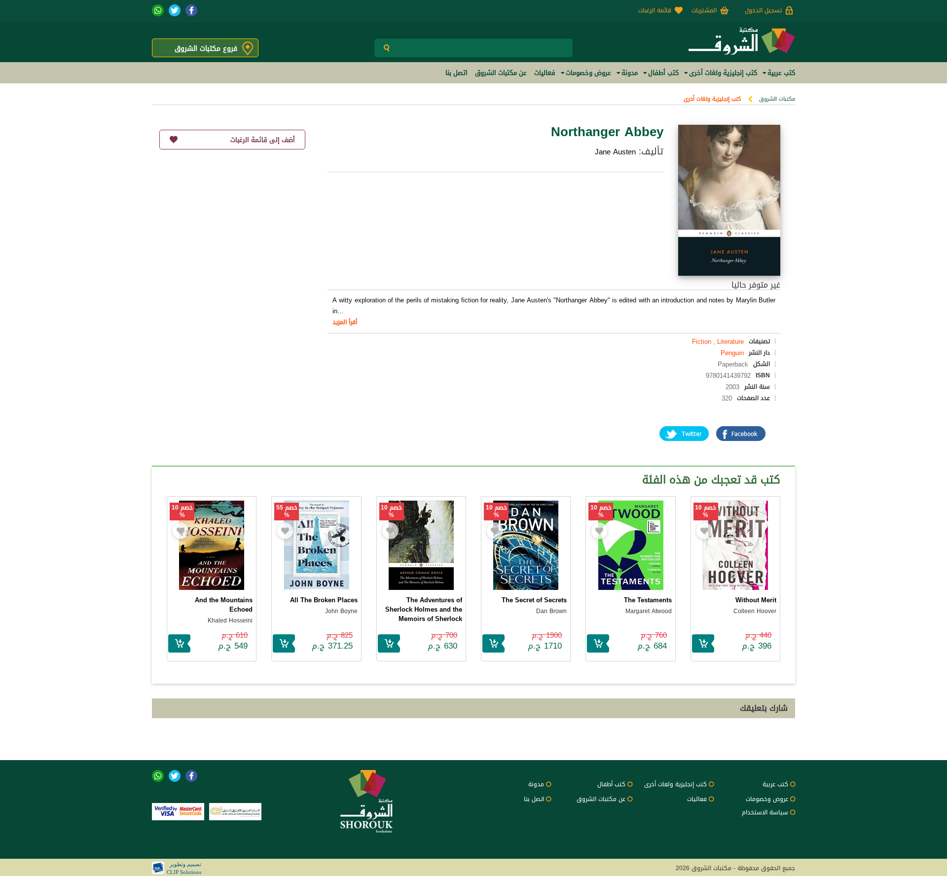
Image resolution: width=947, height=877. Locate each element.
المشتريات (704, 10)
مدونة (536, 784)
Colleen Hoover (754, 611)
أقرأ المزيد (344, 322)
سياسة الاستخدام (765, 812)
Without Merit (755, 600)
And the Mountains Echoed (224, 605)
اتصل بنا (534, 799)
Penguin (732, 353)
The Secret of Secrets (534, 600)
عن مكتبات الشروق (601, 799)
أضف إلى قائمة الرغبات (262, 140)
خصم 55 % (286, 511)
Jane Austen (615, 152)
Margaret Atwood (648, 611)
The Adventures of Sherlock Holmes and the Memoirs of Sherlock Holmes (423, 614)
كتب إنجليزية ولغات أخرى (712, 99)
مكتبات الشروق (777, 99)
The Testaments (648, 600)
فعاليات (697, 799)
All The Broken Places (324, 600)
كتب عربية (775, 784)
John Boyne (341, 611)
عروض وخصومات (767, 799)
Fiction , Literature (718, 341)
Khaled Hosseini (230, 620)
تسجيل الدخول (763, 10)
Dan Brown (551, 611)
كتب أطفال (611, 784)
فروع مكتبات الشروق (206, 48)
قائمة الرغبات (654, 10)
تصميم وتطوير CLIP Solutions (184, 868)
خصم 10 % (705, 511)
